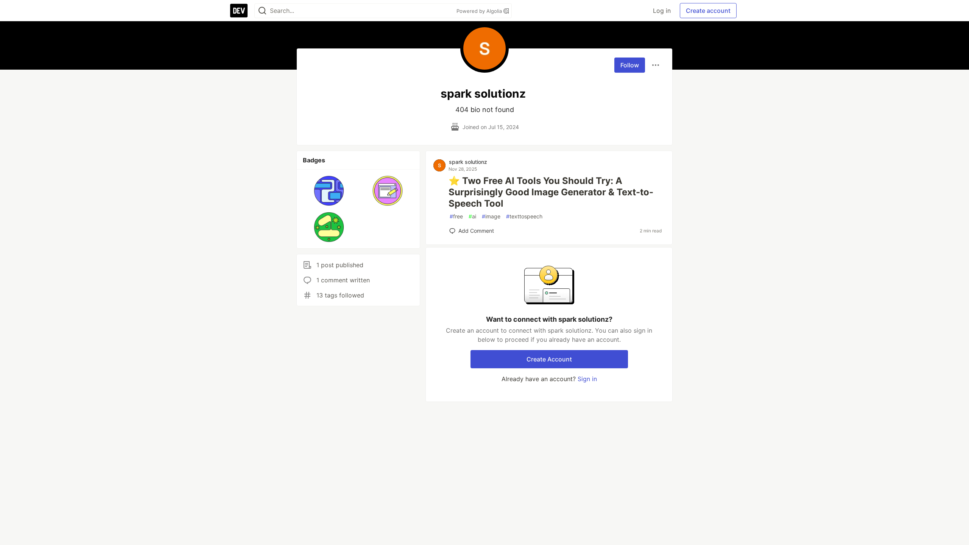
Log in (662, 10)
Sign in (587, 379)
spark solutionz (468, 162)
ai (472, 216)
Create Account (549, 359)
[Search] (262, 11)
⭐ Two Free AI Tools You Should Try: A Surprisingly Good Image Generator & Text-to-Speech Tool (551, 192)
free (456, 216)
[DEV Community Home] (238, 10)
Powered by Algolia (479, 11)
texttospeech (524, 216)
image (491, 216)
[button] (329, 191)
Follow (629, 65)
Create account (708, 10)
